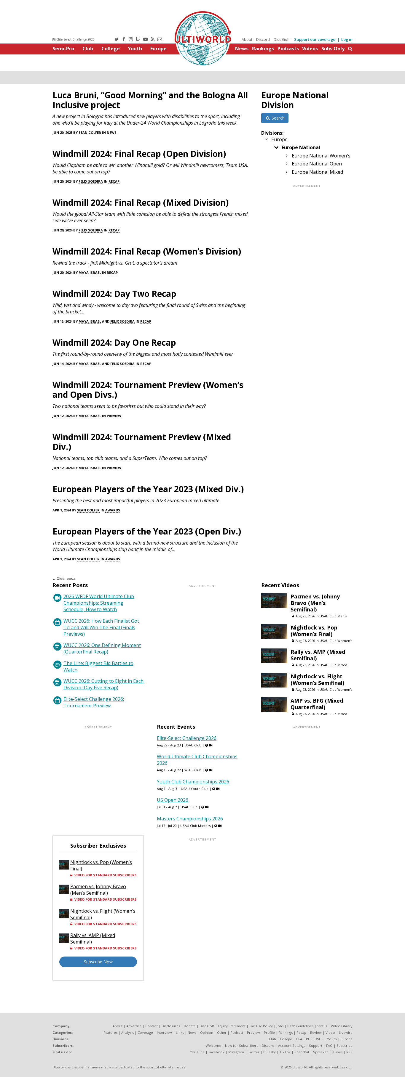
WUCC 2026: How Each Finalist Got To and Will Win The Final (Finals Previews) (101, 627)
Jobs (280, 1026)
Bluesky (269, 1052)
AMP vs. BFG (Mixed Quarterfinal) (317, 704)
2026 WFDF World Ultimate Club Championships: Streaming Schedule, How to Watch (98, 603)
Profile (269, 1032)
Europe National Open (317, 163)
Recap (114, 181)
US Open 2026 (172, 800)
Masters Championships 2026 (190, 818)
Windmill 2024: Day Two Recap (114, 293)
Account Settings (291, 1045)
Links (180, 1032)
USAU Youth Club (194, 788)
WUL (319, 1039)
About (247, 39)
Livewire (346, 1032)
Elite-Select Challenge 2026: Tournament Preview (93, 702)
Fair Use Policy (261, 1026)
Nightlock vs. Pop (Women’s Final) (314, 630)
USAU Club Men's (333, 616)
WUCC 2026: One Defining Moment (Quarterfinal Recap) (102, 648)
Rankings (263, 48)
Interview (164, 1032)
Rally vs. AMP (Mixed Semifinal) (318, 655)
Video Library (342, 1026)
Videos (310, 48)
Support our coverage (314, 39)
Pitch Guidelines (300, 1026)
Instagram (236, 1052)
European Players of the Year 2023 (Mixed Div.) (148, 489)
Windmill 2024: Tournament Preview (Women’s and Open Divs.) (147, 389)
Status (322, 1026)
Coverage (145, 1032)
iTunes (337, 1052)
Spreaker (320, 1052)
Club (87, 48)
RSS (349, 1052)
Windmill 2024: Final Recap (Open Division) (139, 153)
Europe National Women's (321, 155)
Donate (190, 1026)
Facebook (216, 1052)
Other (222, 1032)
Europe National (301, 147)
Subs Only (333, 48)
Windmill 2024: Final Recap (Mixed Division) (140, 202)
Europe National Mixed (317, 172)
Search (277, 118)
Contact (151, 1026)
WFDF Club (192, 770)
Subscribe (345, 1045)
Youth (135, 48)
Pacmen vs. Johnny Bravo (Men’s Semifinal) (315, 603)
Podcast (236, 1032)
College (110, 48)
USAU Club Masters (195, 825)
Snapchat (301, 1052)
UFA (299, 1039)
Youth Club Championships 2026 (193, 781)
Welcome (213, 1045)
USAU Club (192, 745)
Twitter (253, 1052)
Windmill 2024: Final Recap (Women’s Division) (146, 251)
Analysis (127, 1032)
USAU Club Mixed (333, 665)
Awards (112, 510)
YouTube (197, 1052)
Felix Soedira (91, 181)
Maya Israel (90, 272)
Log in (347, 39)
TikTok (285, 1052)
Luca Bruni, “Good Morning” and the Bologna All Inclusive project (150, 99)
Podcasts (288, 48)
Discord (263, 39)
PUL (309, 1039)
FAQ (329, 1045)
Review (316, 1032)
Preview (114, 415)
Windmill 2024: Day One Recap (114, 342)
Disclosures (171, 1026)
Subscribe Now (98, 962)
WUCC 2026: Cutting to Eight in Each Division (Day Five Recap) (103, 684)
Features (110, 1032)
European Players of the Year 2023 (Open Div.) (146, 531)
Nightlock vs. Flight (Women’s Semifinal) (317, 679)
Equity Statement (231, 1026)
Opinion (206, 1032)
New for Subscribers (241, 1045)
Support (315, 1045)
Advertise (133, 1026)
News (241, 48)
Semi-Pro (63, 48)
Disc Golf (282, 39)
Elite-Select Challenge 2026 (75, 39)
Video (330, 1032)
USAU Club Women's (336, 640)
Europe (158, 48)
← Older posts (63, 578)
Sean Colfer (90, 132)
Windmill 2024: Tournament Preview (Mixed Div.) (141, 441)
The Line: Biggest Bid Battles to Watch (98, 666)
